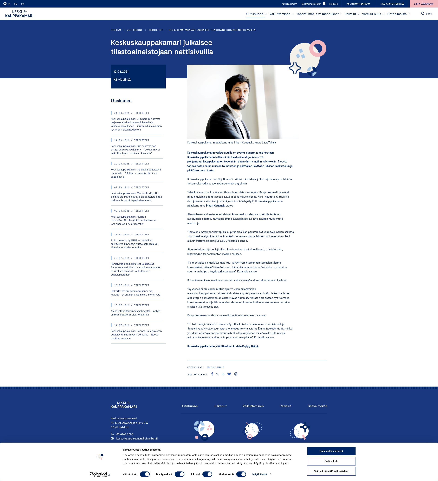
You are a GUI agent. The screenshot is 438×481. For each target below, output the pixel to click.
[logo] (19, 13)
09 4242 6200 (124, 434)
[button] (265, 14)
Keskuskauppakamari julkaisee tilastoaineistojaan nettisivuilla (212, 30)
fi (9, 4)
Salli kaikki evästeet (331, 451)
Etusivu (116, 30)
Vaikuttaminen (280, 14)
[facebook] (212, 374)
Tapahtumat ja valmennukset (317, 14)
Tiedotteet (156, 30)
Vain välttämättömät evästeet (331, 471)
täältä (254, 346)
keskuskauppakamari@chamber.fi (137, 438)
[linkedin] (223, 374)
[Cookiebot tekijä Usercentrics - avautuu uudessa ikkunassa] (100, 474)
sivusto (250, 152)
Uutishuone (254, 14)
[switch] (179, 474)
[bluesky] (229, 374)
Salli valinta (331, 461)
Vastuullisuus (371, 14)
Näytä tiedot (259, 474)
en (15, 4)
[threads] (236, 374)
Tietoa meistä (397, 14)
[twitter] (217, 374)
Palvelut (350, 14)
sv (22, 4)
